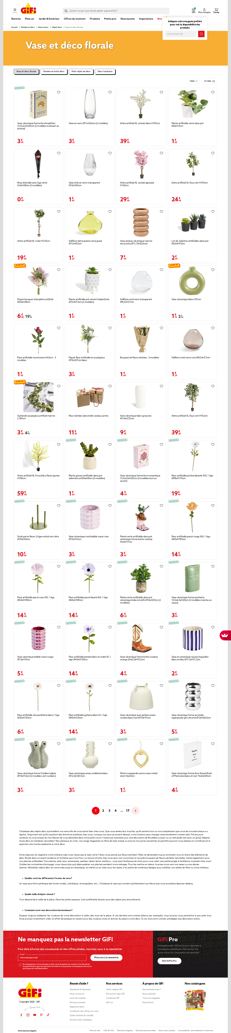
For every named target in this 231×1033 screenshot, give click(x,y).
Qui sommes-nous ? (151, 989)
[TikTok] (48, 1015)
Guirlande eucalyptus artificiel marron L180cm (36, 417)
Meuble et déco (28, 27)
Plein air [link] (29, 18)
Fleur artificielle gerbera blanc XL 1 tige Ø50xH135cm (88, 716)
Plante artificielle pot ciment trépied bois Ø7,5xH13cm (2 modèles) (89, 300)
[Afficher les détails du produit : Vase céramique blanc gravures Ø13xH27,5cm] (141, 397)
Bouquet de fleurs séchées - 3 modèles (139, 357)
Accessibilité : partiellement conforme (195, 1031)
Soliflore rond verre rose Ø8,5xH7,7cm (191, 357)
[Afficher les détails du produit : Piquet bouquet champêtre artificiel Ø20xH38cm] (38, 281)
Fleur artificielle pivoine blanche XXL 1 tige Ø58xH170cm (192, 477)
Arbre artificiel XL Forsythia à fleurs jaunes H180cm (38, 477)
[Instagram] (28, 1015)
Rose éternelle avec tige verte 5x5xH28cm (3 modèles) (32, 184)
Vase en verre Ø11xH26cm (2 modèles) (88, 123)
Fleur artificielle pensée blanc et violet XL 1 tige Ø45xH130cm (90, 658)
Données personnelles (146, 1031)
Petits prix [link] (110, 18)
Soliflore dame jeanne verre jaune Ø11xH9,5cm (85, 242)
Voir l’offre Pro (169, 961)
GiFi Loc (109, 1002)
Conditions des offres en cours (84, 1011)
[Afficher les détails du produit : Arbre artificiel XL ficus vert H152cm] (192, 397)
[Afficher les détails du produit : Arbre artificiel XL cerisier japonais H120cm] (141, 164)
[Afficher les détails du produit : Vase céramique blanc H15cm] (192, 281)
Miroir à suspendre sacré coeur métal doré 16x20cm (138, 774)
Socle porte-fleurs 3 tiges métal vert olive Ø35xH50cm (38, 538)
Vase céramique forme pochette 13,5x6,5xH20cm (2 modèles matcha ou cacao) (192, 600)
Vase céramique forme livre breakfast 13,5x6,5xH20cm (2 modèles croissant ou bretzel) (38, 126)
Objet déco (57, 27)
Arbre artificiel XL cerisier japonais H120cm (137, 184)
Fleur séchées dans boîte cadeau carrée (88, 416)
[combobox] (116, 11)
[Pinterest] (41, 1015)
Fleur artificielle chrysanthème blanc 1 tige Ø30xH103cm (38, 716)
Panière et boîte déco (53, 71)
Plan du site (95, 1031)
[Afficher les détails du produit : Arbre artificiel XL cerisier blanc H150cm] (141, 104)
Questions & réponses (80, 989)
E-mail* (22, 954)
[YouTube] (34, 1015)
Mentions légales (125, 1031)
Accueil (14, 27)
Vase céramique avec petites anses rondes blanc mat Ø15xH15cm (137, 716)
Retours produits (77, 1002)
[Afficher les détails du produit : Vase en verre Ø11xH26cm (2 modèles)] (90, 104)
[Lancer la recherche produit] (66, 11)
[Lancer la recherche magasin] (201, 34)
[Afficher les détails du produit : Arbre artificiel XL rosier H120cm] (38, 222)
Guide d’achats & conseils (81, 1015)
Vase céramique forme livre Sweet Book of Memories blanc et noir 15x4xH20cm (192, 774)
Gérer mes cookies (167, 1031)
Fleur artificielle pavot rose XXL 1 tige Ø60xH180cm (35, 599)
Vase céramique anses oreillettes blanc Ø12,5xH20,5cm (88, 774)
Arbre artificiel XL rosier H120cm (33, 241)
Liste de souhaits (78, 998)
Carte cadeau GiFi (114, 989)
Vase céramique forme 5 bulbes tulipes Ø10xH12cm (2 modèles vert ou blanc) (36, 774)
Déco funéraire (105, 71)
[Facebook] (21, 1015)
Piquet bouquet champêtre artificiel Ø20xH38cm (35, 300)
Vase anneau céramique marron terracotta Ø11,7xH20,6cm (136, 242)
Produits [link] (95, 18)
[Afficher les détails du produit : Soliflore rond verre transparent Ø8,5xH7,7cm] (141, 281)
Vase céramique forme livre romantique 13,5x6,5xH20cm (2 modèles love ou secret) (140, 478)
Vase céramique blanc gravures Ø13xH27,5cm (135, 417)
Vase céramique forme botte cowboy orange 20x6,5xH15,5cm (139, 658)
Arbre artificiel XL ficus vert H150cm (190, 182)
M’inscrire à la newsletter (106, 957)
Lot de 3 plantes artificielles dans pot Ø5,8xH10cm (190, 242)
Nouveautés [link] (128, 18)
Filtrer (207, 81)
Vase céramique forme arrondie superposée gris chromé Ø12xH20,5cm (191, 716)
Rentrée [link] (16, 18)
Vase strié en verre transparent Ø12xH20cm (84, 184)
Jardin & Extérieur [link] (49, 18)
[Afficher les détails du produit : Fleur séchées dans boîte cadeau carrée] (90, 397)
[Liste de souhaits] (59, 92)
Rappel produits (77, 1007)
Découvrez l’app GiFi (115, 994)
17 (127, 811)
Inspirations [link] (146, 18)
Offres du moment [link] (75, 18)
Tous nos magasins (151, 998)
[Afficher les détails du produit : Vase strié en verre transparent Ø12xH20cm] (90, 164)
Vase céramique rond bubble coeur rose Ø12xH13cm (89, 538)
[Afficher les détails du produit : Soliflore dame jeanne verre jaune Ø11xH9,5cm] (90, 222)
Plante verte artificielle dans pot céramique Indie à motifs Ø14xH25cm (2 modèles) (140, 600)
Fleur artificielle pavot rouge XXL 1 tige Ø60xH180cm (191, 538)
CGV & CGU (108, 1031)
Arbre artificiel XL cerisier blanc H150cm (140, 123)
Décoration (43, 27)
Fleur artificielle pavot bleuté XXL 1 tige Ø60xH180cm (88, 599)
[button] (193, 11)
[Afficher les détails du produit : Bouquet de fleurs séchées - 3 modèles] (141, 339)
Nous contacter (77, 994)
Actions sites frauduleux (81, 1020)
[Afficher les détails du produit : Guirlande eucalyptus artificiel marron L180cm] (38, 397)
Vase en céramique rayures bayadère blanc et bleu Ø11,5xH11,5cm (190, 658)
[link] (95, 23)
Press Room (147, 1002)
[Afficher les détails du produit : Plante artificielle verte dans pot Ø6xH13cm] (192, 104)
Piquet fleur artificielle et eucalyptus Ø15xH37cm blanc (87, 359)
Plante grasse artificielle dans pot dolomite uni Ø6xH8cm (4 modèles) (87, 477)
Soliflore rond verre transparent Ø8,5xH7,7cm (136, 300)
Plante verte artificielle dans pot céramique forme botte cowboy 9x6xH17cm (136, 539)
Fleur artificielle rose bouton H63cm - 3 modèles (36, 359)
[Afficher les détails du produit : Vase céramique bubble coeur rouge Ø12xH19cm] (38, 638)
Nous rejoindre (149, 994)
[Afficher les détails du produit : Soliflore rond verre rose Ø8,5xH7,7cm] (192, 339)
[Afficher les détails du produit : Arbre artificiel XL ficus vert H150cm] (192, 164)
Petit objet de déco (81, 71)
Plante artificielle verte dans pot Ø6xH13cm (188, 124)
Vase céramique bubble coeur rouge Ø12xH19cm (35, 658)
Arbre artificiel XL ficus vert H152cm (190, 416)
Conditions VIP (112, 998)
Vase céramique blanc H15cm (186, 299)
